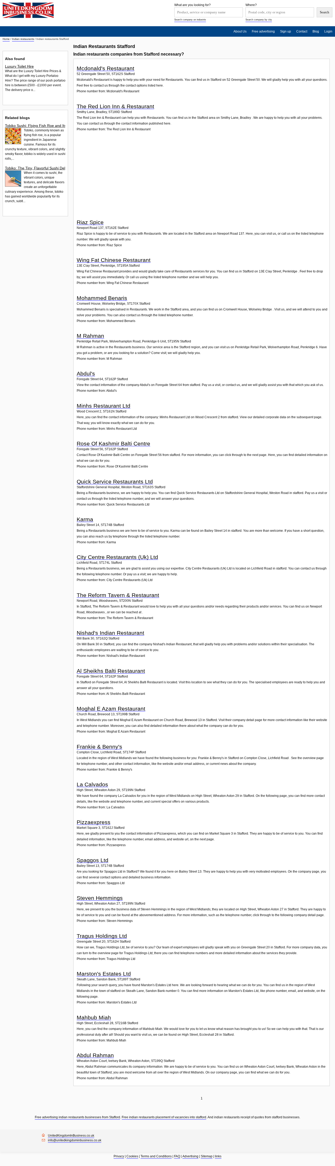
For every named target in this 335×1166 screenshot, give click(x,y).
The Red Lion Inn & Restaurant (115, 106)
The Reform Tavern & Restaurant (118, 595)
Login (328, 31)
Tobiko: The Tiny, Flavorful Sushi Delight (35, 168)
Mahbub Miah (94, 1017)
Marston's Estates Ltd (104, 973)
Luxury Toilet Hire (19, 66)
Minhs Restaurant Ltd (103, 406)
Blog (315, 31)
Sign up (285, 31)
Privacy (119, 1156)
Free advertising (263, 31)
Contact (301, 31)
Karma (85, 519)
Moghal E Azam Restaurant (111, 708)
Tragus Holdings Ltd (102, 936)
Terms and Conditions (156, 1156)
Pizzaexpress (93, 822)
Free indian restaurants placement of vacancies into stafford (164, 1117)
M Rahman (90, 335)
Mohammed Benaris (102, 298)
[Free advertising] (28, 10)
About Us (240, 31)
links (218, 1156)
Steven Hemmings (100, 898)
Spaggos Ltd (92, 860)
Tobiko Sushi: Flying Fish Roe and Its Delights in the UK (35, 125)
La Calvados (92, 784)
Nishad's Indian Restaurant (110, 633)
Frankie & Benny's (99, 746)
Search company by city (258, 19)
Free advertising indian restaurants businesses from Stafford (77, 1117)
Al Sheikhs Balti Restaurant (111, 671)
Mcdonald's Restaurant (105, 68)
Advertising (190, 1156)
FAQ (177, 1156)
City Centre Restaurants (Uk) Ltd (117, 557)
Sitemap (207, 1156)
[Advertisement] (202, 178)
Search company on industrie (190, 19)
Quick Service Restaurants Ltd (115, 481)
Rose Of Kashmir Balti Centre (113, 443)
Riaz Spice (90, 222)
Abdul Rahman (95, 1055)
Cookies (132, 1156)
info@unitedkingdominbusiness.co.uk (74, 1140)
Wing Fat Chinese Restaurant (113, 260)
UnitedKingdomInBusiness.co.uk (71, 1135)
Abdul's (86, 373)
